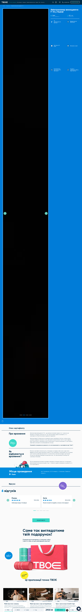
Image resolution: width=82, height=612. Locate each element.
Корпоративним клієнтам (31, 2)
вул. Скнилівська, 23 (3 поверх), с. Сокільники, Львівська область (55, 472)
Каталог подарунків (12, 2)
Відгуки (37, 2)
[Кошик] (56, 2)
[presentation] (8, 500)
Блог (40, 2)
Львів (53, 15)
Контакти (42, 2)
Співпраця (24, 2)
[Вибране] (60, 2)
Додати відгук (41, 520)
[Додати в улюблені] (67, 610)
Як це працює (19, 2)
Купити (61, 610)
